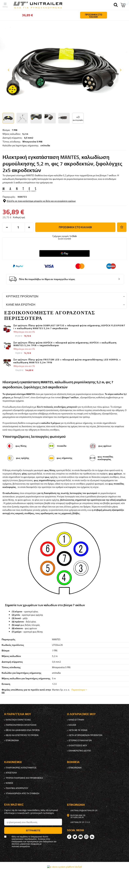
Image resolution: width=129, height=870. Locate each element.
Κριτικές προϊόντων (22, 296)
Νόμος (9, 783)
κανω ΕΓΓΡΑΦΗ (76, 720)
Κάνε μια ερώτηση (20, 304)
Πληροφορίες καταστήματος (21, 768)
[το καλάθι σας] (123, 5)
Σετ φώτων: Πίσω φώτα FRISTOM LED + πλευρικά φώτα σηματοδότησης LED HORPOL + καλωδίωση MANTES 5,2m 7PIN (67, 361)
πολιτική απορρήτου (17, 788)
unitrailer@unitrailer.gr (83, 810)
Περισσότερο (78, 689)
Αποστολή (11, 773)
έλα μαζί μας (14, 804)
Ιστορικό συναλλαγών (80, 740)
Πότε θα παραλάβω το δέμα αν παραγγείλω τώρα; (47, 279)
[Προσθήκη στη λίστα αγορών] (121, 227)
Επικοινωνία (12, 740)
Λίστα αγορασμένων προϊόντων (85, 735)
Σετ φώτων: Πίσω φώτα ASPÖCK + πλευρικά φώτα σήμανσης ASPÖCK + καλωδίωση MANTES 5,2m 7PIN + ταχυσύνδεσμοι (65, 344)
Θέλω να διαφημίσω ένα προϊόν (23, 730)
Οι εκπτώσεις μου (78, 746)
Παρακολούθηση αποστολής (21, 725)
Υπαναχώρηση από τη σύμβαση (22, 793)
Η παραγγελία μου (17, 714)
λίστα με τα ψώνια (78, 730)
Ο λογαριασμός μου (81, 714)
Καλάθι (72, 725)
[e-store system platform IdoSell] (64, 866)
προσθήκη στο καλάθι (75, 227)
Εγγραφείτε (33, 830)
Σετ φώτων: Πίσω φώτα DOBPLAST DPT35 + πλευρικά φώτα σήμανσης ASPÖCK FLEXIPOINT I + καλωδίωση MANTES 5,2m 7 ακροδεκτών (69, 327)
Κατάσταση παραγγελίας (18, 720)
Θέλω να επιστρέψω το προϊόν (22, 735)
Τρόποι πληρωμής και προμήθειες (24, 778)
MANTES (22, 196)
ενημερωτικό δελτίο (80, 751)
